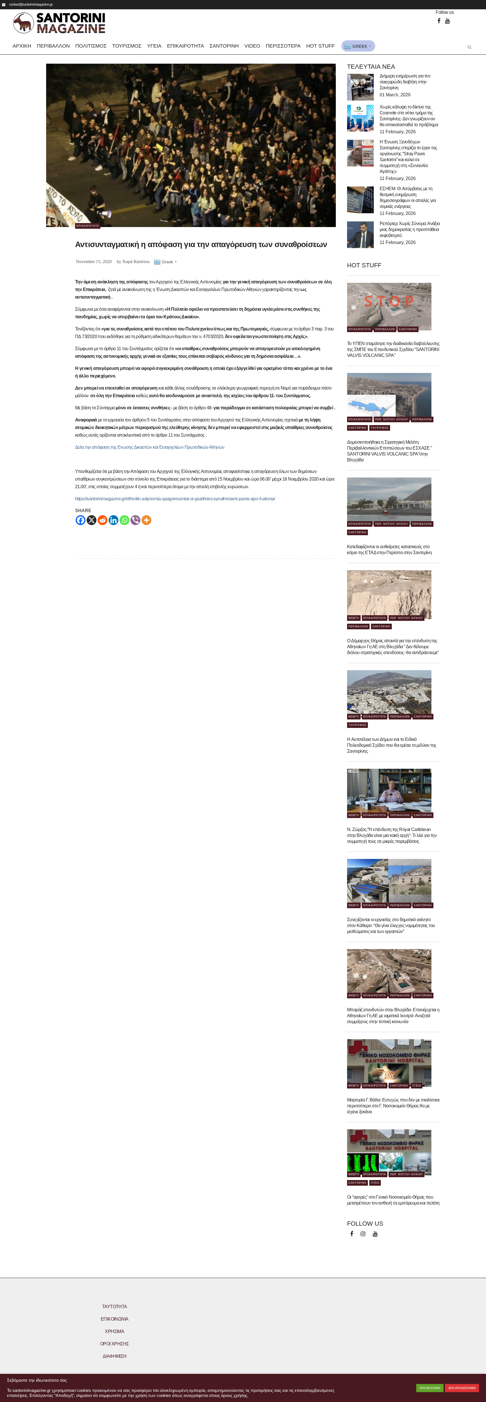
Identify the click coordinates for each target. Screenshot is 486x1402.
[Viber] (135, 520)
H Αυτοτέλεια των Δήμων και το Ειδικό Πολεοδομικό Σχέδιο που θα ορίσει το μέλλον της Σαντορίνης (391, 745)
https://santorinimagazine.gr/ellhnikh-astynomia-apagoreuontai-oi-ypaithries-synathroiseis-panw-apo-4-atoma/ (175, 498)
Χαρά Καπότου (136, 261)
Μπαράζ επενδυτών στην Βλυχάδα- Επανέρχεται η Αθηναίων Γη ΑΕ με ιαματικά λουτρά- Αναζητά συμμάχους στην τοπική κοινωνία (393, 1015)
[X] (91, 520)
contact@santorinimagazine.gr (31, 4)
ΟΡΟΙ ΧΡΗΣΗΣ (114, 1343)
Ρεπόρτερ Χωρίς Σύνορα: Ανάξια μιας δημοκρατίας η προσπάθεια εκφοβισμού (410, 229)
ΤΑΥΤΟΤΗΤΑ (114, 1306)
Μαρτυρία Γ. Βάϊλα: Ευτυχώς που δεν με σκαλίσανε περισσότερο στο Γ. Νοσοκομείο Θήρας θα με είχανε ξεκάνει (393, 1105)
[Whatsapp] (124, 520)
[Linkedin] (113, 520)
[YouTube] (447, 21)
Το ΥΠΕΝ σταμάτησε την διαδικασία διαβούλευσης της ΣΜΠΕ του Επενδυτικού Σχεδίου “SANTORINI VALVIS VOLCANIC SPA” (393, 349)
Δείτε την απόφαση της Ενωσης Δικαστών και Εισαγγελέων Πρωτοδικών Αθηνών (149, 447)
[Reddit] (102, 520)
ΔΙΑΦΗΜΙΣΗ (115, 1356)
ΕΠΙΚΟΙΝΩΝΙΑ (114, 1319)
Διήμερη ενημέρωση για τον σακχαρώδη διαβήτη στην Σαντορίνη (405, 82)
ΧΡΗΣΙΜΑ (114, 1331)
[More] (146, 520)
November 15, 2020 (94, 261)
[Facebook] (438, 21)
